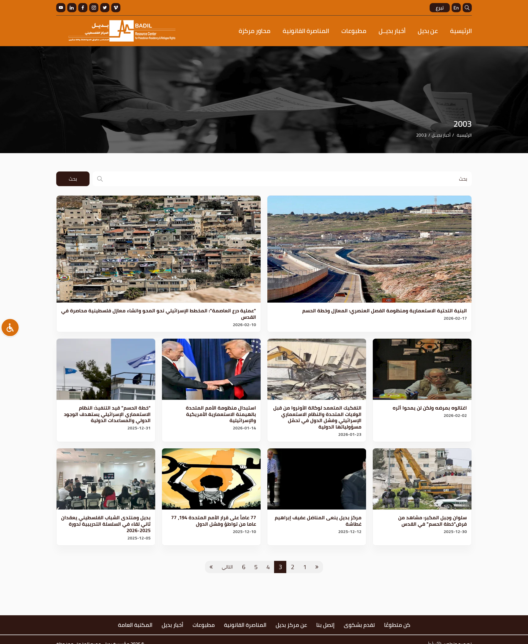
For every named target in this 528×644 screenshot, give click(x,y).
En (456, 7)
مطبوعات (353, 30)
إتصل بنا (325, 624)
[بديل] (121, 31)
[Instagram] (93, 7)
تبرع (440, 7)
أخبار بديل (172, 624)
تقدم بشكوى (359, 624)
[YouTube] (60, 7)
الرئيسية (461, 30)
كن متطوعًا (397, 624)
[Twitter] (104, 7)
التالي (227, 566)
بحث (73, 178)
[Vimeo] (115, 7)
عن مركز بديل (291, 624)
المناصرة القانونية (306, 30)
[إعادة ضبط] (10, 327)
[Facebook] (82, 7)
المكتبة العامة (135, 624)
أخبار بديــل (392, 30)
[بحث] (467, 7)
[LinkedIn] (71, 7)
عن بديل (428, 30)
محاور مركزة (254, 30)
